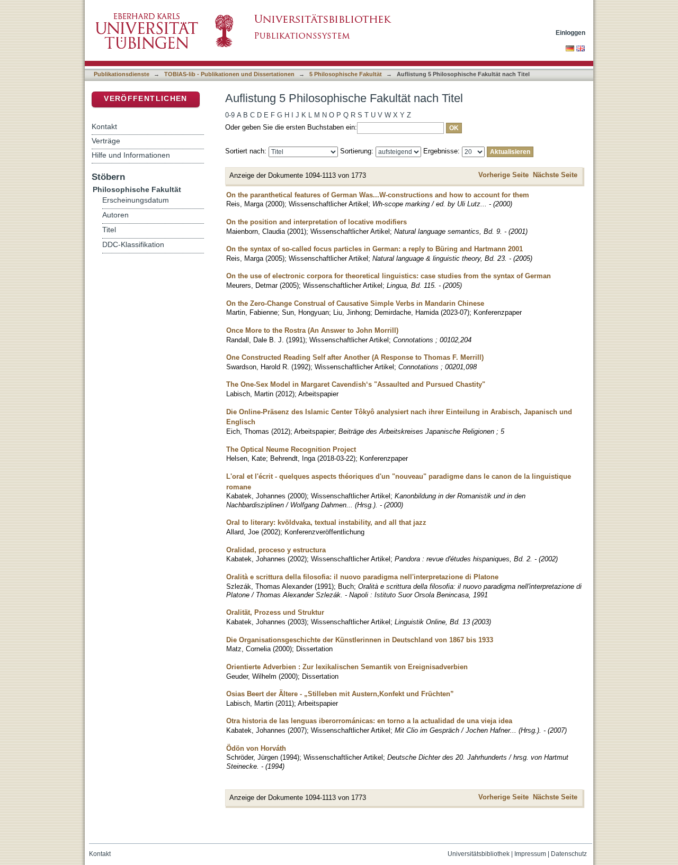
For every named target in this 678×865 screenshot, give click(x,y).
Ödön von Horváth (256, 748)
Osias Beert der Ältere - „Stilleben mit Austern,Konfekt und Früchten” (340, 694)
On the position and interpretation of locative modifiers (316, 222)
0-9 (230, 115)
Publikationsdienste (121, 74)
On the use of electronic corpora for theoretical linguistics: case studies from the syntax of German (388, 276)
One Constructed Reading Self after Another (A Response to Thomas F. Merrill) (355, 357)
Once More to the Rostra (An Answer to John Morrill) (312, 330)
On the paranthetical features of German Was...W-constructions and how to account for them (377, 195)
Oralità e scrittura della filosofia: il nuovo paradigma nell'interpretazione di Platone (362, 577)
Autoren (115, 215)
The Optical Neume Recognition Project (291, 449)
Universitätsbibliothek (479, 854)
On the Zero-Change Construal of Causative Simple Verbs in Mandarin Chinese (355, 303)
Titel (109, 230)
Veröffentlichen (145, 99)
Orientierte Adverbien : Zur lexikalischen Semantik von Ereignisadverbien (347, 667)
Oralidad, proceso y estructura (276, 550)
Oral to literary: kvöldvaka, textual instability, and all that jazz (326, 522)
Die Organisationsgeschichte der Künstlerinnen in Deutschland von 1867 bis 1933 (359, 640)
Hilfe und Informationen (131, 155)
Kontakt (104, 126)
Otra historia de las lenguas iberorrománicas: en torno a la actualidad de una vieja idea (369, 721)
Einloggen (570, 32)
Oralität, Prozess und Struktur (275, 612)
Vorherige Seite (503, 175)
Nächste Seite (555, 175)
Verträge (106, 140)
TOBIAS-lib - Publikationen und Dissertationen (229, 74)
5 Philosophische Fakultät (345, 74)
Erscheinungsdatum (135, 200)
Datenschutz (569, 854)
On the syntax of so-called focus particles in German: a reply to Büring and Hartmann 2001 (374, 249)
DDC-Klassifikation (133, 245)
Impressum (530, 854)
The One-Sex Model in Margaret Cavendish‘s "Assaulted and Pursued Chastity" (355, 384)
